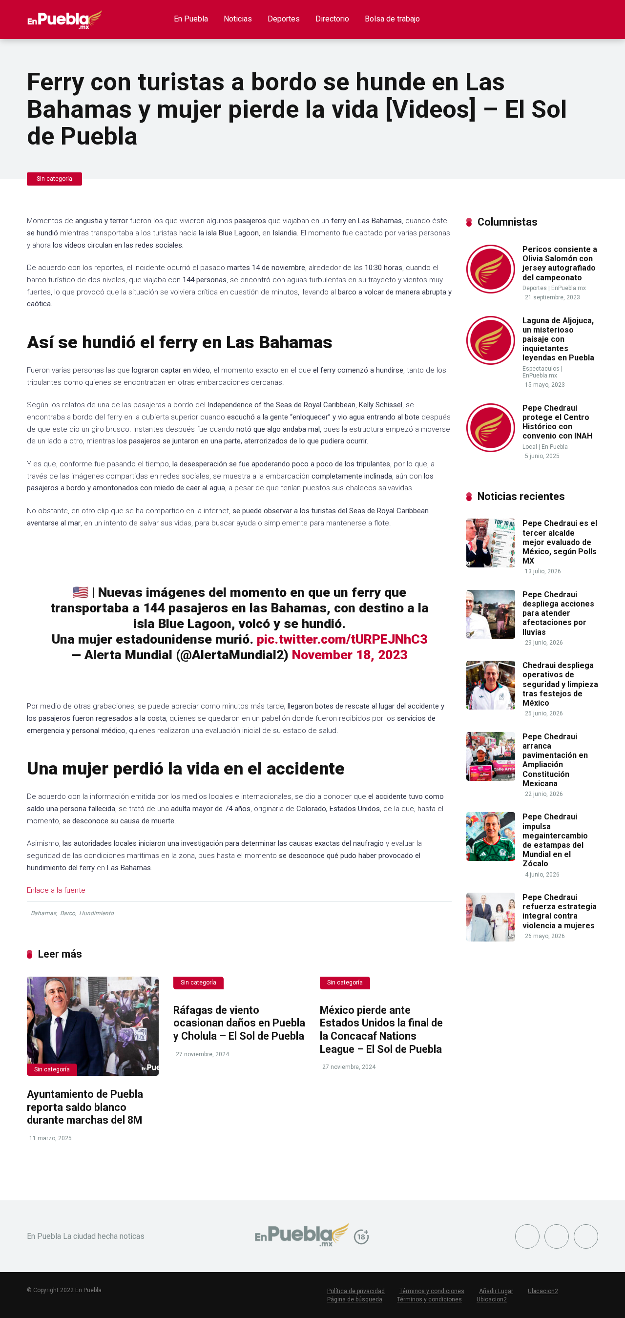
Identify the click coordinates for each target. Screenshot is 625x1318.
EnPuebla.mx (568, 288)
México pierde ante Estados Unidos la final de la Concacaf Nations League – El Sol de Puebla (381, 1029)
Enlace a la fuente (56, 890)
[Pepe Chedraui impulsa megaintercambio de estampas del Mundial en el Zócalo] (490, 858)
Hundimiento (96, 913)
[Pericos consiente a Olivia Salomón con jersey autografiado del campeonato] (490, 290)
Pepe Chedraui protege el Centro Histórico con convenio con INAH (557, 422)
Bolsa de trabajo (392, 18)
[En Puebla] (65, 15)
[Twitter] (556, 1236)
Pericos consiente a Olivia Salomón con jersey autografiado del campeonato (559, 263)
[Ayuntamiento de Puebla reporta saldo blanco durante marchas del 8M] (93, 1026)
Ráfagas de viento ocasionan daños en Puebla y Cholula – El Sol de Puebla (239, 1023)
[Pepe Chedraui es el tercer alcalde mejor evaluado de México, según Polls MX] (490, 564)
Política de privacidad (356, 1291)
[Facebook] (527, 1236)
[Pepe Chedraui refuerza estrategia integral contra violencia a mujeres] (490, 938)
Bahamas (43, 913)
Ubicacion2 (543, 1291)
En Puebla (191, 18)
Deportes (284, 18)
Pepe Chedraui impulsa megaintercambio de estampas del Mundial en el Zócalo (555, 840)
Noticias (238, 18)
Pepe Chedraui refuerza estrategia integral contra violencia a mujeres (559, 911)
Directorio (332, 18)
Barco (67, 913)
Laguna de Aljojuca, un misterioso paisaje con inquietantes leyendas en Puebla (558, 339)
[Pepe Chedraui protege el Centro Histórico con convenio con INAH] (490, 449)
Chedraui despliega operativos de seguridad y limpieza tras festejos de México (560, 684)
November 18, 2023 (349, 655)
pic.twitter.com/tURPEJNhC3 (342, 639)
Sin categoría (54, 178)
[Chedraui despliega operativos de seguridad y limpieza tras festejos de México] (490, 706)
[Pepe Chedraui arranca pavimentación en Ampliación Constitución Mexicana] (490, 778)
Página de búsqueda (354, 1299)
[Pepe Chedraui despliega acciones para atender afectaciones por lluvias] (490, 636)
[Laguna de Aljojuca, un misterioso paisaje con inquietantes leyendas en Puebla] (490, 362)
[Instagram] (586, 1236)
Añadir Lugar (496, 1291)
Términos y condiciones (431, 1291)
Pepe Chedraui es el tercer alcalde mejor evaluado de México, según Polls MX (559, 542)
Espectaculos (541, 368)
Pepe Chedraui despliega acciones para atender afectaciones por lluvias (558, 613)
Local (529, 446)
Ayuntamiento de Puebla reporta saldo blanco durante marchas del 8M (85, 1107)
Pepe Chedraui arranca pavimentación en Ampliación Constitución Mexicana (555, 760)
